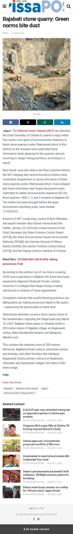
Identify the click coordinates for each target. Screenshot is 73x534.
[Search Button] (68, 6)
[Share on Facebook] (11, 122)
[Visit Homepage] (36, 6)
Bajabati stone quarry (27, 388)
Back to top (36, 508)
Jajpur (44, 388)
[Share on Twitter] (28, 122)
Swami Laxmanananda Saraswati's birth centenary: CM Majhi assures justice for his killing (46, 475)
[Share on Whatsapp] (45, 122)
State (5, 382)
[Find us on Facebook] (34, 519)
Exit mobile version (36, 529)
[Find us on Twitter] (38, 519)
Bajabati (8, 388)
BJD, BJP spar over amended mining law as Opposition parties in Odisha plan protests (46, 413)
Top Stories (15, 382)
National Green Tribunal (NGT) (36, 130)
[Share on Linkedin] (62, 122)
